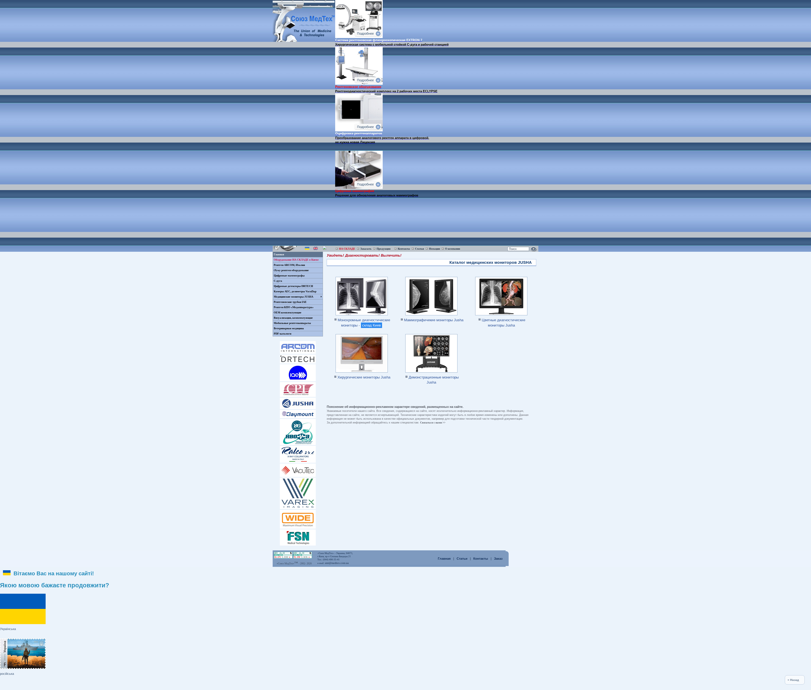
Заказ (498, 558)
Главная (444, 558)
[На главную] (304, 40)
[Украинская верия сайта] (307, 249)
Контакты (480, 558)
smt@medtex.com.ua (337, 563)
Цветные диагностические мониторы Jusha (503, 322)
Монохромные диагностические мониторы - (364, 322)
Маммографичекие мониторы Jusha (433, 320)
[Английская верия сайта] (315, 249)
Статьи (462, 558)
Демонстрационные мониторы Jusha (434, 379)
